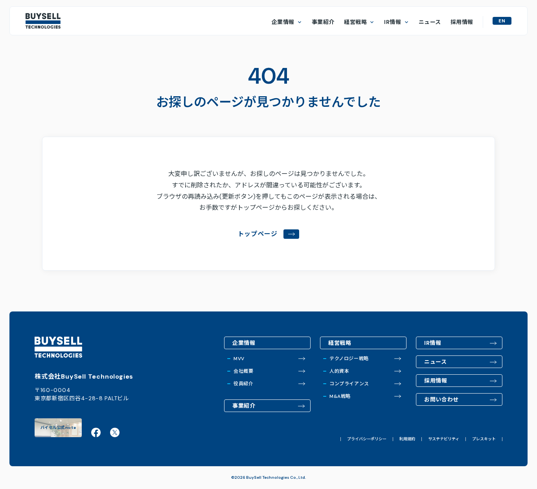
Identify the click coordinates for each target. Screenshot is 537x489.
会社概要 (243, 371)
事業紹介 (323, 22)
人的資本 (339, 371)
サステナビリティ (443, 439)
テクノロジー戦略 (349, 358)
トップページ (258, 234)
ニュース (430, 22)
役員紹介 (243, 384)
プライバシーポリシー (366, 439)
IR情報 (392, 22)
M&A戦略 (340, 396)
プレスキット (484, 439)
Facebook (96, 432)
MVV (239, 358)
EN (502, 21)
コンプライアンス (349, 384)
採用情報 (462, 22)
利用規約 (407, 439)
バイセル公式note (58, 427)
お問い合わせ (441, 399)
